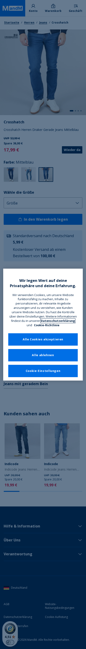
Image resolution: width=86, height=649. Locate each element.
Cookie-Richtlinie (46, 325)
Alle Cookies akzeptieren (43, 339)
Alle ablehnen (43, 355)
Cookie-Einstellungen (43, 371)
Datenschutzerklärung (58, 321)
